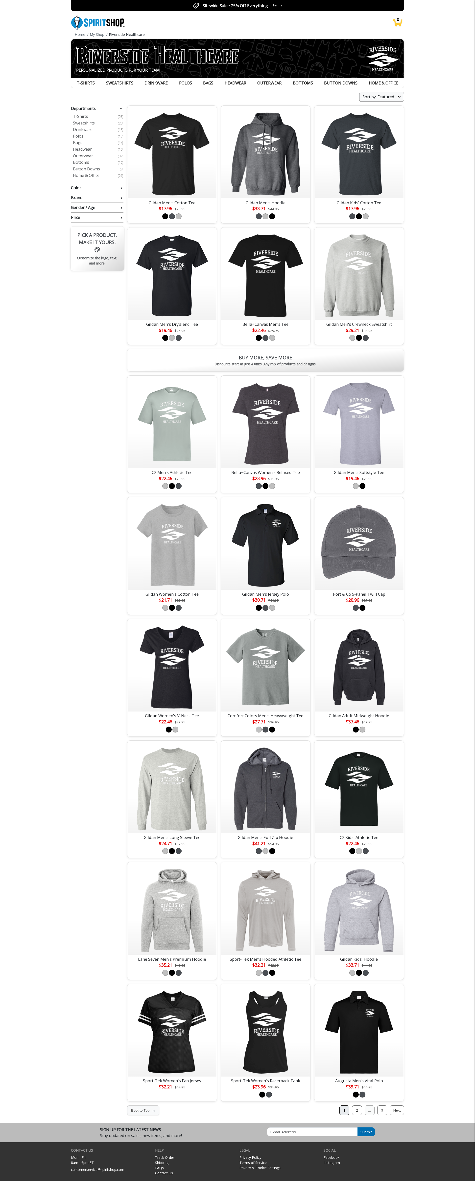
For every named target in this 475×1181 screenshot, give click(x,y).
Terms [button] (277, 5)
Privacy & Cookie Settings (260, 1167)
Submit (366, 1131)
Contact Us (164, 1173)
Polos (185, 83)
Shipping (161, 1162)
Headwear (235, 83)
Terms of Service (253, 1162)
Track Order (164, 1157)
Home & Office (383, 83)
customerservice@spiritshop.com (97, 1169)
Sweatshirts (119, 83)
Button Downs (340, 83)
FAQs (159, 1167)
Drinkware (156, 83)
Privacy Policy (250, 1157)
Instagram (332, 1162)
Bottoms (303, 83)
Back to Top (143, 1110)
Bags (208, 83)
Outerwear (269, 83)
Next (397, 1110)
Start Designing (172, 188)
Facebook (331, 1157)
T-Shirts (86, 83)
